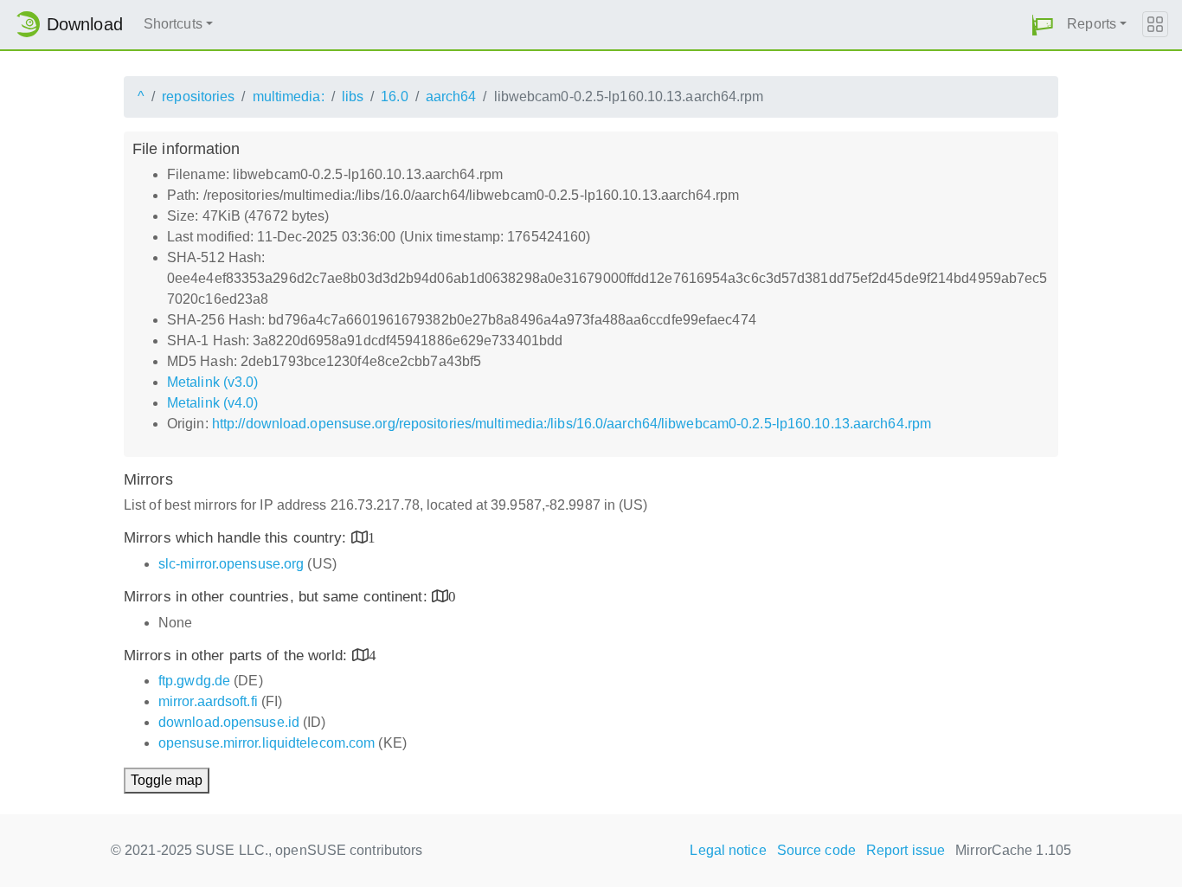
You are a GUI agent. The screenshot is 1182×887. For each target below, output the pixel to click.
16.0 (394, 96)
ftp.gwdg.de (194, 680)
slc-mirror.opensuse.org (231, 563)
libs (352, 96)
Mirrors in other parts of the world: (238, 655)
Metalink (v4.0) (213, 402)
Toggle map (166, 780)
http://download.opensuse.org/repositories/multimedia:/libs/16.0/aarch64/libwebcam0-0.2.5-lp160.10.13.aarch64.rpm (571, 423)
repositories (198, 96)
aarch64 (451, 96)
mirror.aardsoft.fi (208, 701)
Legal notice (728, 850)
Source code (816, 850)
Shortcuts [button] (173, 23)
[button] (1042, 24)
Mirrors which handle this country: (237, 538)
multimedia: (288, 96)
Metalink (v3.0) (213, 382)
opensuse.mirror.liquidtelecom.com (266, 743)
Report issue (905, 850)
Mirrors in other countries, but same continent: (278, 596)
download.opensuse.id (228, 722)
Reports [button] (1091, 23)
